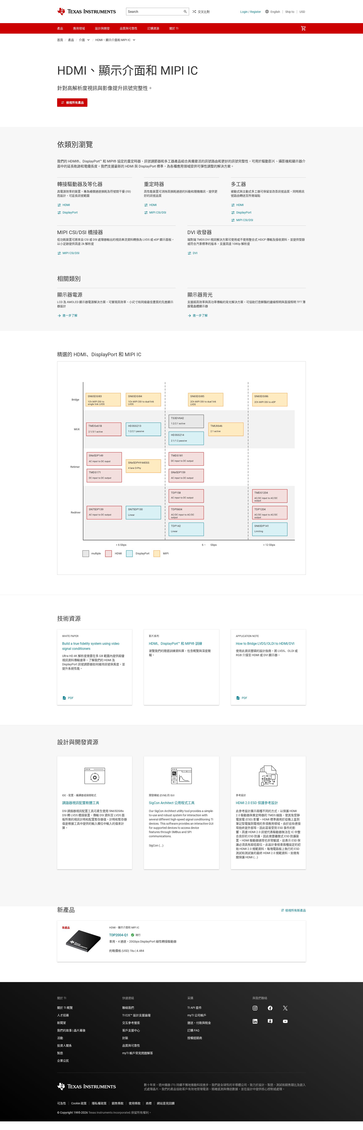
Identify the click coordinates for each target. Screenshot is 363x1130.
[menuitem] (303, 28)
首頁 (60, 40)
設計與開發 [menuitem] (102, 28)
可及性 (61, 1103)
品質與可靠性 (131, 1045)
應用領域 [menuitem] (79, 28)
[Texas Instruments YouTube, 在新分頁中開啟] (285, 1023)
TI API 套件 (194, 1007)
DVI (195, 253)
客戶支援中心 (131, 1030)
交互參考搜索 (131, 1023)
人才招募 (63, 1015)
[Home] (86, 11)
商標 (149, 1103)
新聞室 (61, 1023)
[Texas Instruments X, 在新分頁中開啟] (285, 1009)
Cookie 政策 (79, 1103)
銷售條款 (118, 1103)
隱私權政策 (99, 1103)
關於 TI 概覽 (65, 1007)
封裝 (125, 1038)
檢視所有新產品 (295, 910)
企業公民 (63, 1060)
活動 (60, 1038)
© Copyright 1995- (72, 1112)
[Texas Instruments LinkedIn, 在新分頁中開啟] (255, 1023)
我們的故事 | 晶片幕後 (71, 1030)
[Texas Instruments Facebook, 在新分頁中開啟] (270, 1009)
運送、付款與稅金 (199, 1023)
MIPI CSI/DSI (157, 212)
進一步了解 (70, 315)
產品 (71, 40)
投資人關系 (64, 1045)
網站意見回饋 (166, 1103)
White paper (94, 667)
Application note (268, 667)
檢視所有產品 (75, 102)
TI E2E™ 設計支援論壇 (136, 1015)
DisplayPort (70, 212)
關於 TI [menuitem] (173, 28)
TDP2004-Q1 (181, 941)
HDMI (66, 205)
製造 (60, 1053)
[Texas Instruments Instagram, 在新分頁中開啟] (255, 1009)
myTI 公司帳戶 (196, 1015)
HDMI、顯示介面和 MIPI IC (112, 40)
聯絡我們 (128, 1007)
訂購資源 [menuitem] (153, 28)
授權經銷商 (194, 1038)
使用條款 (135, 1103)
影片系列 (181, 667)
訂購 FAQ (193, 1030)
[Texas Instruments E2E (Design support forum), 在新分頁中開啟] (270, 1023)
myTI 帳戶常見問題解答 (137, 1053)
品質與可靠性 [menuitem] (128, 28)
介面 (82, 40)
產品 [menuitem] (60, 28)
